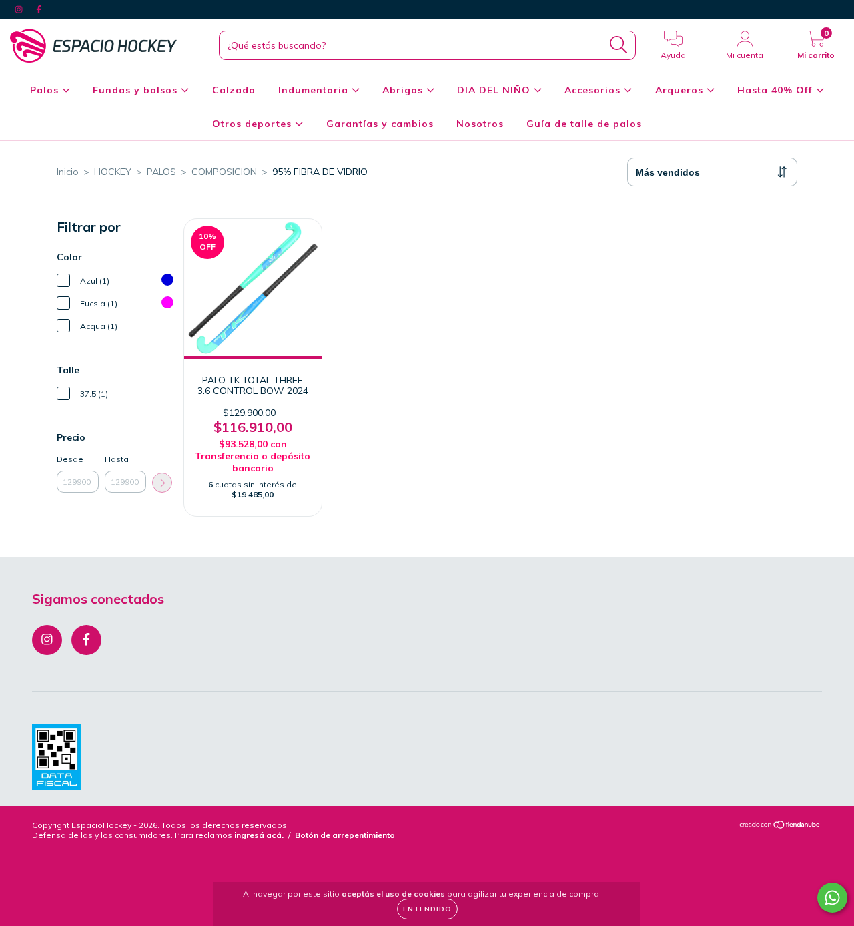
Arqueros (681, 90)
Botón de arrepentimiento (345, 835)
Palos (46, 90)
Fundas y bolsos (137, 90)
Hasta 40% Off (776, 90)
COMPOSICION (224, 172)
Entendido (427, 909)
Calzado (234, 90)
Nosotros (480, 124)
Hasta (117, 459)
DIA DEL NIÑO (495, 90)
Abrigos (404, 90)
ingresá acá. (259, 835)
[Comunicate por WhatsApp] (832, 898)
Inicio (68, 172)
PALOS (161, 172)
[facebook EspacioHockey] (38, 9)
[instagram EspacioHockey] (20, 9)
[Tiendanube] (780, 826)
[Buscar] (618, 45)
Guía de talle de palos (584, 124)
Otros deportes (253, 124)
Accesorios (594, 90)
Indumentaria (315, 90)
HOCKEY (112, 172)
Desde (70, 459)
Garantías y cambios (380, 124)
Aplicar (162, 483)
